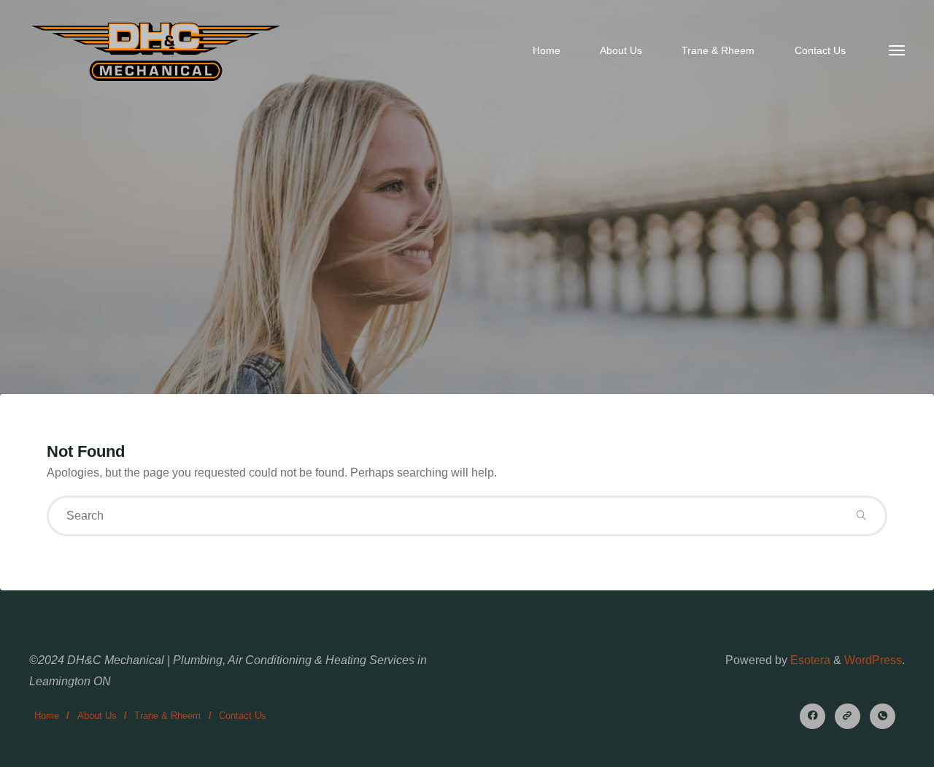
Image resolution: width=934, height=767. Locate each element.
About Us (97, 715)
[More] (897, 51)
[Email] (847, 716)
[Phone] (882, 716)
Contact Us (242, 715)
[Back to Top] (877, 747)
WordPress (873, 660)
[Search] (861, 516)
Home (46, 715)
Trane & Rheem (167, 715)
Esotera (808, 660)
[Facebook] (812, 716)
